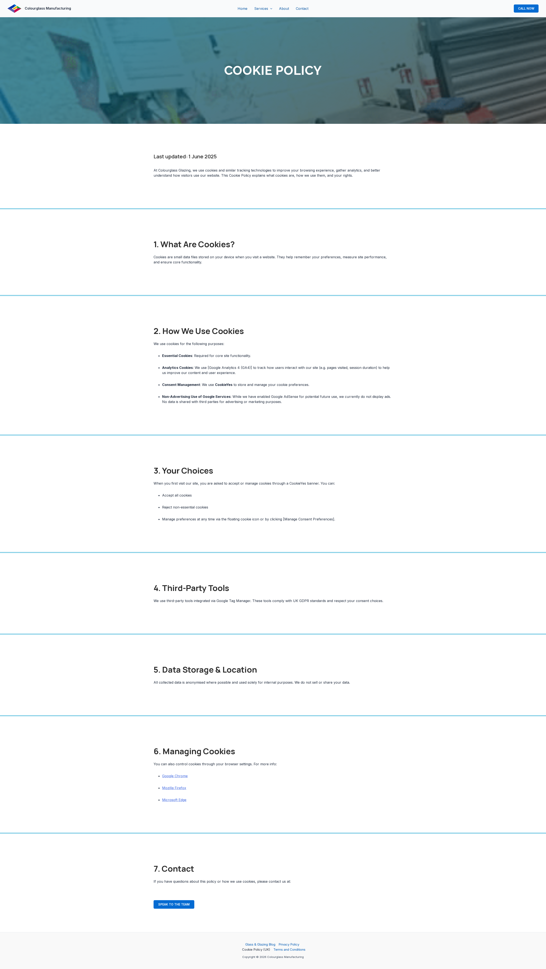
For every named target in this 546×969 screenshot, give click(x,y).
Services (261, 8)
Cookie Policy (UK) (256, 949)
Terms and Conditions (289, 949)
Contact (302, 8)
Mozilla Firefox (174, 788)
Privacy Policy (289, 944)
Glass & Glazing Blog (260, 944)
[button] (270, 8)
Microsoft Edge (174, 800)
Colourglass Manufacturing (48, 8)
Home (242, 8)
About (284, 8)
